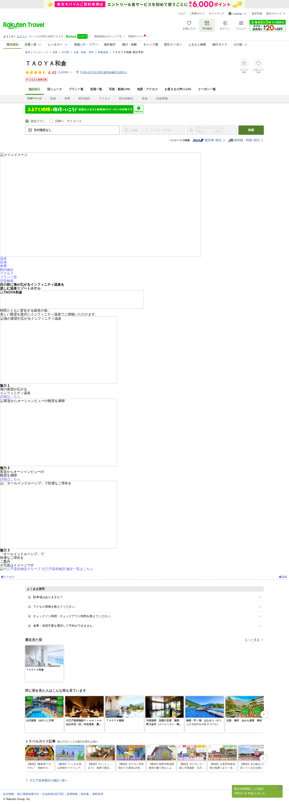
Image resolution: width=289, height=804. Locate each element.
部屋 (3, 262)
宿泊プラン (38, 121)
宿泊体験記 (126, 98)
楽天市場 (257, 13)
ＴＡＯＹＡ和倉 (46, 63)
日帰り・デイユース (68, 121)
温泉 (53, 98)
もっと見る (252, 640)
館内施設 (84, 98)
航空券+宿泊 (213, 140)
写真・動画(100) (119, 89)
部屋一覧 (96, 89)
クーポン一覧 (207, 89)
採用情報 (72, 794)
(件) (63, 72)
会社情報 (8, 794)
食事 (67, 98)
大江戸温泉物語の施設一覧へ (48, 780)
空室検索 (7, 281)
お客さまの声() (178, 89)
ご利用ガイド (197, 13)
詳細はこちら (10, 396)
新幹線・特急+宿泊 (247, 140)
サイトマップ (216, 13)
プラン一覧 (76, 89)
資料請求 (97, 794)
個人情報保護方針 (28, 794)
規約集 (85, 794)
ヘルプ (181, 13)
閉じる (280, 787)
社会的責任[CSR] (52, 794)
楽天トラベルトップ (36, 52)
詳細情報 (162, 98)
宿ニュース (54, 89)
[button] (60, 647)
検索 (251, 130)
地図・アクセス (147, 89)
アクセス (104, 98)
